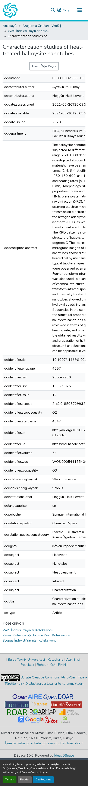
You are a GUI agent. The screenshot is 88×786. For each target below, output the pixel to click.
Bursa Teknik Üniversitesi (26, 659)
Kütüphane (55, 659)
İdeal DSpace (64, 755)
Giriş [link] (66, 10)
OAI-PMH (58, 664)
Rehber (42, 664)
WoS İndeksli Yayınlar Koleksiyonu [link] (29, 31)
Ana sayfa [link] (10, 25)
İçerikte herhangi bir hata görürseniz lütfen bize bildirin (44, 743)
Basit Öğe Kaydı (44, 66)
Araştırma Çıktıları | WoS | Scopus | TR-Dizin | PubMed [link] (43, 25)
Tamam (9, 779)
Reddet (24, 779)
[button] (10, 10)
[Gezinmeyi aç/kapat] (79, 10)
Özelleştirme (43, 779)
